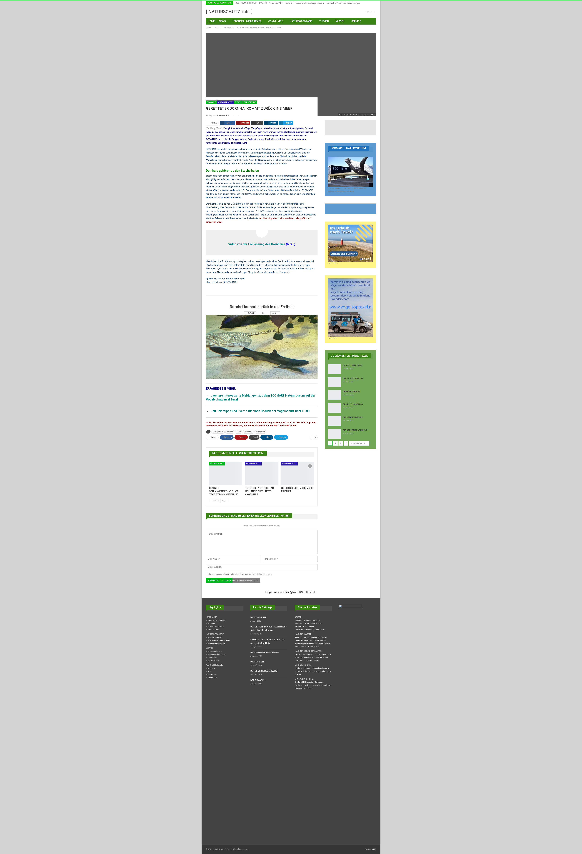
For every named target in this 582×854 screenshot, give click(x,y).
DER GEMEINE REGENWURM (264, 671)
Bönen (307, 668)
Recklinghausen (306, 660)
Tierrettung (249, 102)
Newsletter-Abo (276, 3)
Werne (298, 674)
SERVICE (356, 21)
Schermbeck (309, 643)
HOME (211, 21)
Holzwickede (300, 671)
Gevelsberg (318, 682)
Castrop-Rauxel (301, 654)
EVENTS (263, 3)
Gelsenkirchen (316, 623)
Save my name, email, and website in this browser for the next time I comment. (240, 574)
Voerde (327, 643)
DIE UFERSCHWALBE (353, 417)
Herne (311, 626)
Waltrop (317, 660)
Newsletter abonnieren (216, 654)
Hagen (298, 626)
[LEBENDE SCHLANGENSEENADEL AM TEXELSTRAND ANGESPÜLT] (225, 473)
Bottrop (307, 620)
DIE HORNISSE (257, 662)
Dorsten (319, 654)
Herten (311, 657)
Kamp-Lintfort (300, 640)
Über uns (211, 668)
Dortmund (316, 620)
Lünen (308, 671)
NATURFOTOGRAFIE (301, 21)
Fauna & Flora (213, 630)
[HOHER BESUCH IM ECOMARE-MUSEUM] (297, 473)
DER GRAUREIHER (351, 391)
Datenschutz (212, 677)
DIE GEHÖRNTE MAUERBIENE (264, 652)
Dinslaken (305, 637)
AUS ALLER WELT (225, 102)
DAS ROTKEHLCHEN (352, 365)
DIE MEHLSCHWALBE (353, 378)
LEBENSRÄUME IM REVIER (246, 21)
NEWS (222, 21)
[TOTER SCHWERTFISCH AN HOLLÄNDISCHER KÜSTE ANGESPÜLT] (261, 473)
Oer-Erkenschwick (322, 657)
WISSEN (340, 21)
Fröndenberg (317, 668)
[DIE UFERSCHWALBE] (334, 421)
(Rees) (316, 646)
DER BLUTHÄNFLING (353, 404)
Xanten (303, 646)
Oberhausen (319, 630)
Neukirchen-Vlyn (320, 640)
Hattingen (299, 685)
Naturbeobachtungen (216, 620)
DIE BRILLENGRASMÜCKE (355, 430)
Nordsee (230, 432)
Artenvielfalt (217, 463)
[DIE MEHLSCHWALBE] (334, 382)
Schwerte (316, 671)
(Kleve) (310, 646)
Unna (329, 671)
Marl (296, 660)
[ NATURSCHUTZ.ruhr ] (229, 11)
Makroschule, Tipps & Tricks (218, 640)
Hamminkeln (315, 637)
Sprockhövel (326, 685)
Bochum (299, 620)
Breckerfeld (299, 682)
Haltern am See (301, 657)
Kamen (326, 668)
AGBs (209, 671)
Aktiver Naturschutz (215, 626)
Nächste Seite (358, 443)
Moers (309, 640)
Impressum (211, 674)
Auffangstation (218, 432)
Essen (307, 623)
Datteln (311, 654)
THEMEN (324, 21)
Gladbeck (327, 654)
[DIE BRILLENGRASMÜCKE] (334, 434)
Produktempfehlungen (216, 643)
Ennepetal (309, 682)
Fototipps (211, 623)
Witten (309, 688)
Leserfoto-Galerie (214, 637)
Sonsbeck (319, 643)
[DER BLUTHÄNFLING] (334, 408)
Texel (238, 102)
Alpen (297, 637)
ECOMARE (211, 102)
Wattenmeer (260, 432)
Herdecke (307, 685)
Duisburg (299, 623)
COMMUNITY (275, 21)
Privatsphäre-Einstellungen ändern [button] (309, 3)
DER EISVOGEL (257, 680)
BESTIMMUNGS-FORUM (246, 3)
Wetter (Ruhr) (300, 688)
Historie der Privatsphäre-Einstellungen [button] (343, 3)
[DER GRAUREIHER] (334, 395)
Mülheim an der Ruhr (304, 630)
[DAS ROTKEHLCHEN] (334, 369)
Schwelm (316, 685)
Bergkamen (299, 668)
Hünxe (324, 637)
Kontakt (288, 3)
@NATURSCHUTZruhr (303, 592)
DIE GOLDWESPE (258, 617)
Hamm (305, 626)
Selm (323, 671)
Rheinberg (299, 643)
